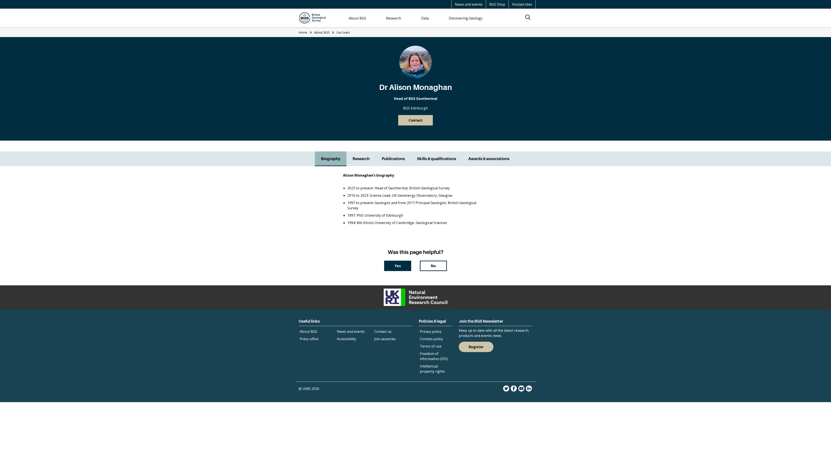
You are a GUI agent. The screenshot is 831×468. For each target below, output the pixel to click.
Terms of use (430, 346)
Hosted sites (522, 4)
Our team (343, 32)
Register (476, 346)
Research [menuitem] (393, 18)
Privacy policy (430, 331)
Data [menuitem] (425, 18)
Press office (309, 338)
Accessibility (346, 338)
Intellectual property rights (432, 369)
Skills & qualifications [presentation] (436, 158)
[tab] (330, 158)
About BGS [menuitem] (357, 18)
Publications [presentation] (393, 158)
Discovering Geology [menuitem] (465, 18)
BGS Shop (497, 4)
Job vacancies (385, 338)
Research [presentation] (361, 158)
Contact (416, 120)
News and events (469, 4)
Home (303, 32)
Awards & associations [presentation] (488, 158)
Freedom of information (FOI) (434, 356)
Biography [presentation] (330, 158)
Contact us (382, 331)
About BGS (322, 32)
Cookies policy (431, 338)
